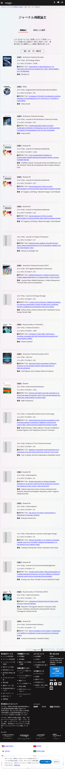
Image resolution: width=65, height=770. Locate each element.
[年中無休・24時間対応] (58, 2)
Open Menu (2, 3)
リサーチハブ (39, 674)
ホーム (3, 7)
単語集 (37, 677)
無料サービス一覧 (8, 685)
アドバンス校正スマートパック (25, 677)
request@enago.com (57, 658)
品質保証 (5, 699)
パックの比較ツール (25, 683)
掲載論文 (23, 30)
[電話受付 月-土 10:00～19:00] (54, 2)
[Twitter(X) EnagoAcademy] (56, 683)
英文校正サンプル (8, 670)
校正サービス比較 (8, 667)
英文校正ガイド (40, 682)
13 (57, 650)
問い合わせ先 (54, 654)
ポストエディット (8, 693)
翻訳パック (22, 681)
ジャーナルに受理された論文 (15, 7)
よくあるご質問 (40, 662)
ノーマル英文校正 (8, 656)
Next (62, 650)
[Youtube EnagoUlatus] (52, 687)
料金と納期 (22, 686)
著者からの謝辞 (39, 30)
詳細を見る (17, 765)
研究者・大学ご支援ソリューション (41, 686)
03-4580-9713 (57, 660)
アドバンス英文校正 (9, 659)
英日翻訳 (21, 659)
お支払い (38, 659)
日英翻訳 (21, 656)
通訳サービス (39, 679)
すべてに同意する (45, 762)
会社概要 (38, 656)
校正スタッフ (7, 696)
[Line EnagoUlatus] (60, 683)
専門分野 (5, 683)
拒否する (56, 762)
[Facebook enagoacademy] (52, 683)
